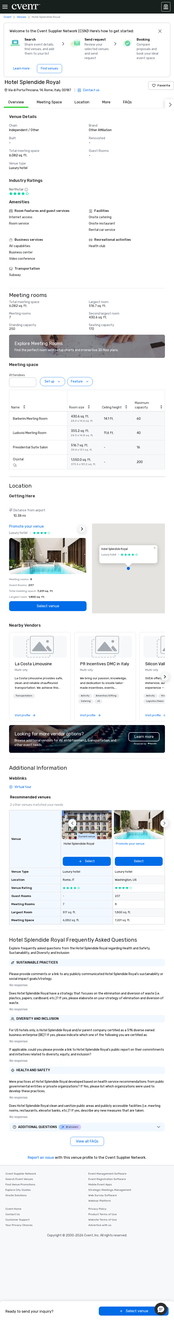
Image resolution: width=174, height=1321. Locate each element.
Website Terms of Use (102, 1219)
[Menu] (5, 7)
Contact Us (12, 1214)
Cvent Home (13, 1208)
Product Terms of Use (102, 1214)
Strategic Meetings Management (109, 1189)
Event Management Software (107, 1173)
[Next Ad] (82, 529)
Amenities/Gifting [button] (106, 695)
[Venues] (165, 7)
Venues (21, 17)
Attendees (17, 375)
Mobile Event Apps (100, 1184)
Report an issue (41, 1157)
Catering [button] (86, 701)
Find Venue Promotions (20, 1184)
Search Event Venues (19, 1179)
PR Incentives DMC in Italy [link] (104, 663)
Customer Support (17, 1219)
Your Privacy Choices (19, 1225)
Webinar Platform (99, 1200)
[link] (40, 647)
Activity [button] (85, 695)
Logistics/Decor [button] (155, 701)
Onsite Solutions (16, 1195)
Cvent (7, 17)
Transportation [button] (24, 695)
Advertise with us (99, 1225)
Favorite (163, 85)
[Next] (169, 103)
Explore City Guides (18, 1189)
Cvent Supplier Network (20, 1173)
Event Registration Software (107, 1179)
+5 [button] (98, 701)
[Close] (159, 31)
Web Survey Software (102, 1195)
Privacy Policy (97, 1208)
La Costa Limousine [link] (33, 663)
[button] (31, 381)
